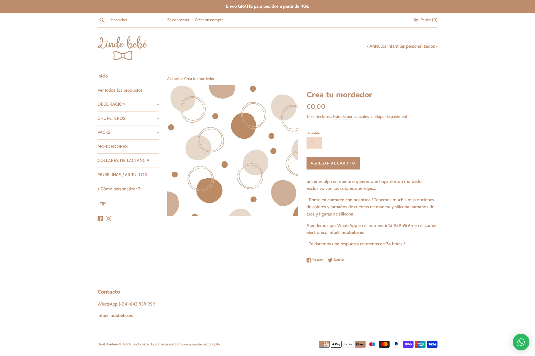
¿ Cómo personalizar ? (119, 189)
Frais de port (343, 116)
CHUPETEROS (128, 118)
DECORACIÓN (128, 104)
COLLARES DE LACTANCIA (123, 160)
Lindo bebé (140, 344)
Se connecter (178, 19)
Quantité (313, 133)
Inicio (103, 76)
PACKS (128, 132)
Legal (128, 202)
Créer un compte (209, 19)
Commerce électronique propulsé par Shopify (185, 344)
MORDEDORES (113, 146)
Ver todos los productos (120, 90)
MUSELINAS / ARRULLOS (122, 174)
